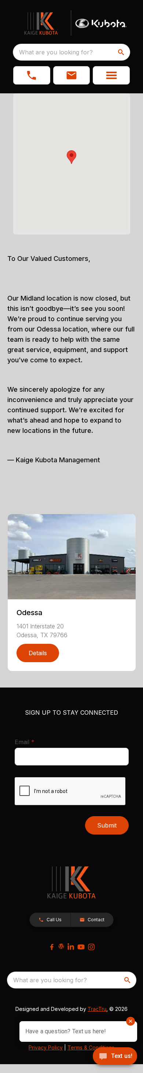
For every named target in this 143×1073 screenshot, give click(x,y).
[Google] (61, 946)
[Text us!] (115, 1057)
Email (36, 742)
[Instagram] (91, 947)
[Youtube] (81, 947)
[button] (31, 75)
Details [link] (38, 653)
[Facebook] (51, 947)
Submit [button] (107, 825)
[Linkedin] (70, 947)
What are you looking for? (56, 52)
